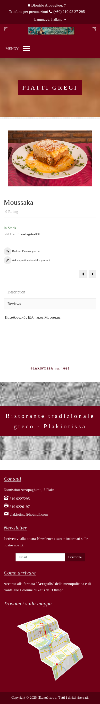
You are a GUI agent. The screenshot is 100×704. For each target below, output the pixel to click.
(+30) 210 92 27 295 (69, 12)
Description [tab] (16, 292)
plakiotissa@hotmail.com (28, 514)
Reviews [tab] (14, 304)
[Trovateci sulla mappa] (50, 647)
